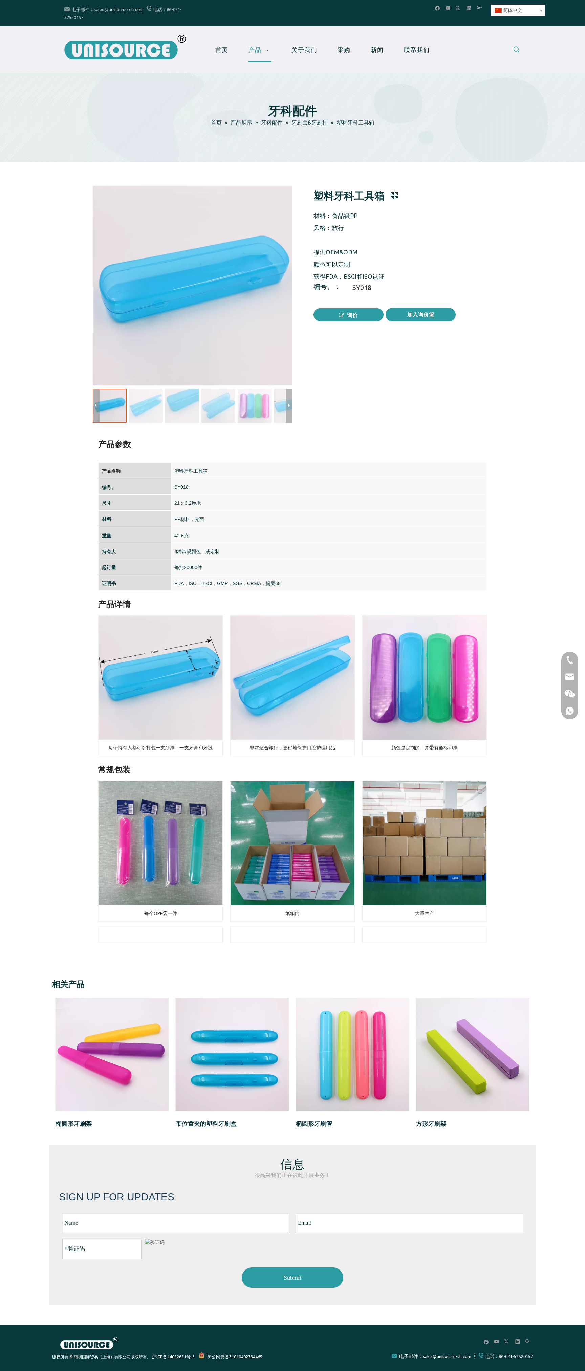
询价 (352, 315)
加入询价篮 (420, 314)
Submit (292, 1277)
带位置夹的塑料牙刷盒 (206, 1123)
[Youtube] (448, 8)
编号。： (327, 287)
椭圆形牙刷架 (74, 1123)
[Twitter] (458, 8)
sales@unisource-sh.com (119, 9)
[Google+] (479, 8)
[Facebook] (437, 8)
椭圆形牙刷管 (314, 1123)
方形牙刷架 (431, 1123)
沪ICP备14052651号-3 (173, 1356)
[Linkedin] (469, 8)
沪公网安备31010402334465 (234, 1356)
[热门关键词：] (516, 51)
